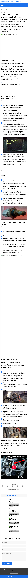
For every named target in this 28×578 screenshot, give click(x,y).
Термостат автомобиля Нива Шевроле (14, 523)
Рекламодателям (14, 572)
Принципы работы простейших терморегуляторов (13, 531)
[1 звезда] (4, 486)
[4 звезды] (19, 486)
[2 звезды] (9, 486)
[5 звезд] (24, 486)
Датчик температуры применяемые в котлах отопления (13, 505)
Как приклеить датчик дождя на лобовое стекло (13, 514)
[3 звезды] (14, 486)
